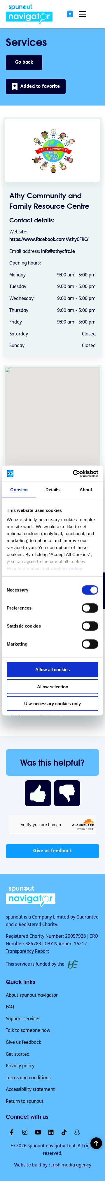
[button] (70, 14)
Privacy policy (20, 1066)
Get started (17, 1054)
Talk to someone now (28, 1030)
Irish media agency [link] (71, 1165)
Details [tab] (53, 489)
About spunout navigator (32, 995)
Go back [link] (24, 62)
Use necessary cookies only (52, 703)
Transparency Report (27, 951)
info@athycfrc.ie (58, 251)
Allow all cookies (52, 669)
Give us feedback (23, 1042)
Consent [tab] (19, 489)
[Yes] (38, 793)
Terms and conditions (28, 1078)
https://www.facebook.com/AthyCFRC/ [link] (48, 239)
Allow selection (52, 686)
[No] (67, 793)
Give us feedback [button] (52, 851)
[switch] (90, 608)
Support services (23, 1019)
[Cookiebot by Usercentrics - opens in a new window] (74, 473)
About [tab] (86, 489)
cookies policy (66, 568)
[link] (29, 14)
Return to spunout (24, 1101)
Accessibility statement (30, 1089)
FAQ (10, 1007)
